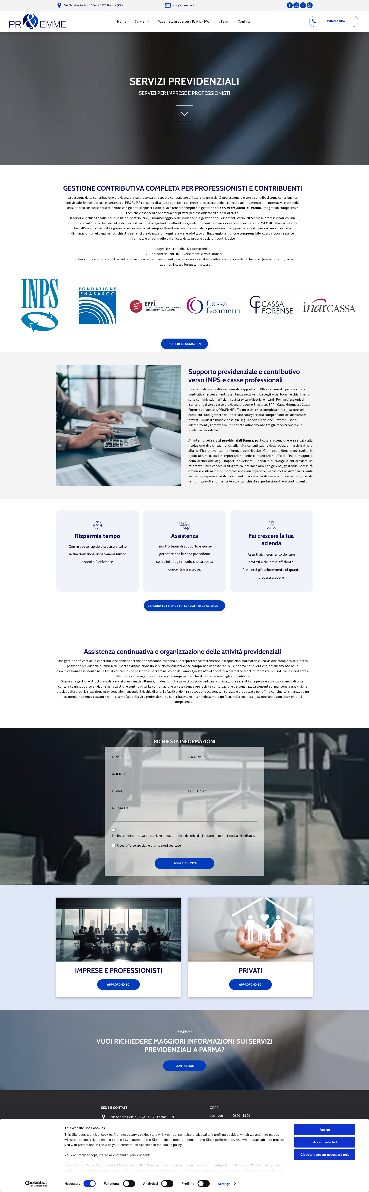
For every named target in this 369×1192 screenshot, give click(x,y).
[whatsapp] (310, 5)
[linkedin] (303, 5)
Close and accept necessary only (324, 1154)
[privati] (250, 930)
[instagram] (296, 5)
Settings (224, 1183)
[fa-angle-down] (184, 120)
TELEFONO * (197, 791)
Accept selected (325, 1142)
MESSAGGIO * (122, 808)
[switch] (129, 1183)
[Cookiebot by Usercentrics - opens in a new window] (36, 1183)
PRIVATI (250, 970)
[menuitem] (122, 21)
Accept (325, 1129)
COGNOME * (196, 757)
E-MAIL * (118, 791)
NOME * (117, 757)
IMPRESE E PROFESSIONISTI (118, 970)
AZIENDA (118, 774)
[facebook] (290, 5)
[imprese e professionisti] (118, 930)
